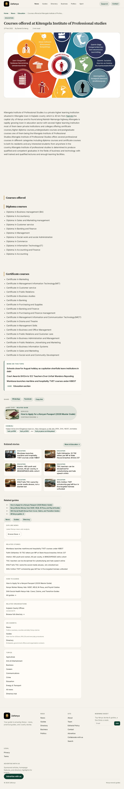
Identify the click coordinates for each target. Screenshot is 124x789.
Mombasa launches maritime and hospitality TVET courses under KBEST (41, 381)
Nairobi (69, 116)
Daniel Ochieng (22, 28)
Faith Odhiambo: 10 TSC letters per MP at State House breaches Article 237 (36, 553)
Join (117, 723)
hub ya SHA (24, 431)
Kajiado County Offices (15, 608)
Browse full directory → (15, 614)
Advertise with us (13, 776)
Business (64, 4)
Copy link (39, 399)
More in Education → (72, 444)
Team (70, 722)
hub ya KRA (12, 431)
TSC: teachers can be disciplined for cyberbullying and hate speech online (35, 561)
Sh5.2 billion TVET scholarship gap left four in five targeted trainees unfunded (36, 569)
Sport (81, 4)
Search (104, 4)
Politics (73, 4)
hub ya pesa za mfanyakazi (45, 431)
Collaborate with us (75, 737)
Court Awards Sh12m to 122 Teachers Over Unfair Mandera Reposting (40, 376)
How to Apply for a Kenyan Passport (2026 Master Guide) (31, 505)
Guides (44, 4)
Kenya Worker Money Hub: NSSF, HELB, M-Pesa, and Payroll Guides (35, 508)
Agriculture (10, 657)
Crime (8, 677)
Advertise (71, 733)
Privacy (7, 752)
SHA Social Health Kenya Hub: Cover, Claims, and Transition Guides (35, 511)
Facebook (28, 399)
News (37, 4)
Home (6, 13)
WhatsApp (16, 399)
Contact (115, 4)
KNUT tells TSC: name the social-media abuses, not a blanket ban (32, 565)
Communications (12, 673)
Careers (9, 669)
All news (9, 689)
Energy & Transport (13, 685)
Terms (6, 756)
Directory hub (11, 694)
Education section (22, 386)
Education (21, 13)
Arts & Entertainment (14, 661)
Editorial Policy (73, 725)
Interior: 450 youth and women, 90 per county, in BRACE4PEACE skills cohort (36, 557)
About (70, 718)
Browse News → (14, 534)
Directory (54, 4)
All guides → (11, 595)
